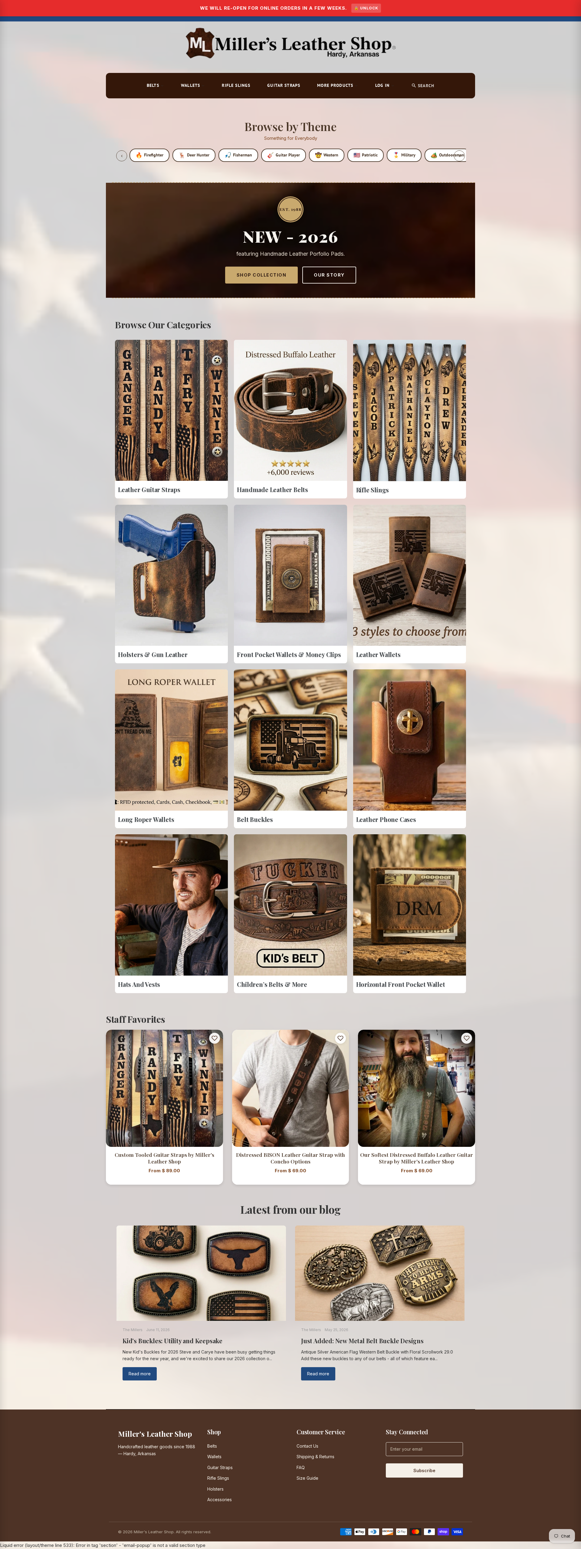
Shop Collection (262, 274)
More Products (336, 85)
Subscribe (424, 1470)
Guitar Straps (283, 85)
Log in (383, 85)
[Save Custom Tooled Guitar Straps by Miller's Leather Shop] (214, 1038)
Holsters (215, 1489)
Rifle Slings (218, 1478)
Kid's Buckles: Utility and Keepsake (172, 1341)
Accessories (219, 1499)
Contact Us (307, 1446)
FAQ (301, 1467)
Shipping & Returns (315, 1456)
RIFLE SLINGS (236, 85)
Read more (140, 1373)
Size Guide (307, 1478)
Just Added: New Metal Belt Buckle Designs (362, 1341)
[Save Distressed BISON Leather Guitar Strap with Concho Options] (340, 1038)
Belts (154, 85)
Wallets (191, 85)
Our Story (329, 274)
